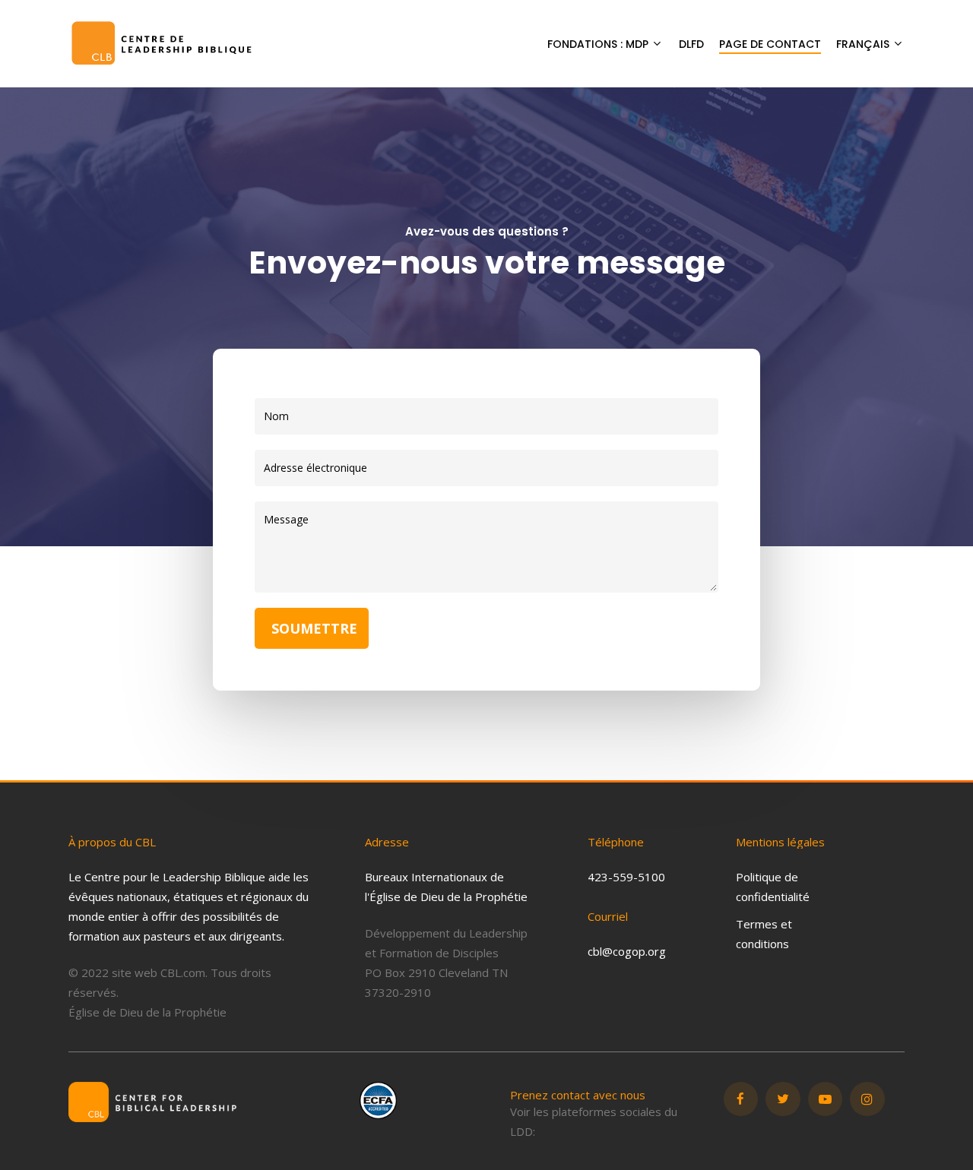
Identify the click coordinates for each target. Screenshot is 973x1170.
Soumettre (314, 628)
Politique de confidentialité (773, 886)
